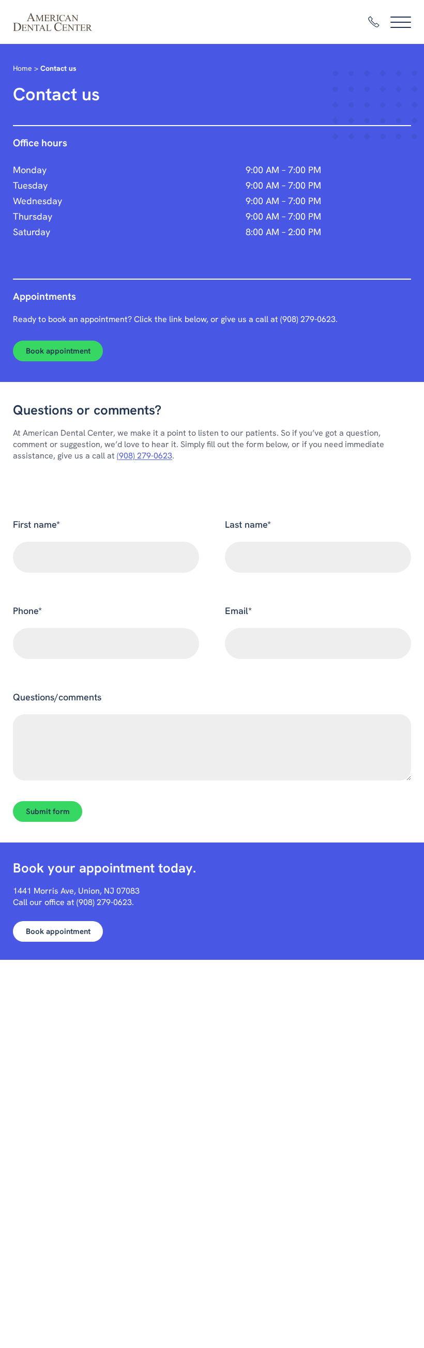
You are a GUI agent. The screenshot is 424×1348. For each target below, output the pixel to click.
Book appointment (58, 351)
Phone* (27, 611)
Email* (238, 611)
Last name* (248, 524)
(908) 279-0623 (308, 319)
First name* (36, 524)
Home (22, 68)
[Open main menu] (400, 22)
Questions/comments (57, 697)
